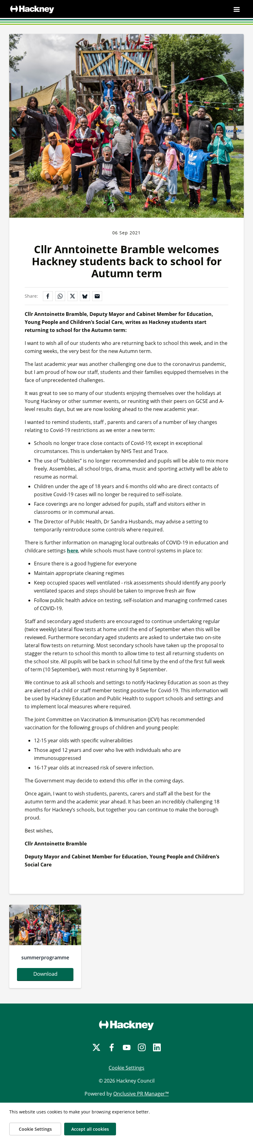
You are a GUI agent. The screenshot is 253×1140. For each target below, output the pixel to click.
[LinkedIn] (157, 1047)
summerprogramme (45, 957)
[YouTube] (127, 1047)
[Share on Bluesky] (85, 296)
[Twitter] (96, 1047)
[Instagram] (142, 1047)
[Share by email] (97, 296)
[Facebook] (111, 1047)
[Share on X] (72, 296)
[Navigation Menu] (236, 9)
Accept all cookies (90, 1129)
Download (45, 973)
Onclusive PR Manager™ (141, 1093)
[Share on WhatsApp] (60, 296)
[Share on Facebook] (48, 296)
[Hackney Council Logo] (126, 1025)
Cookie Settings (126, 1067)
